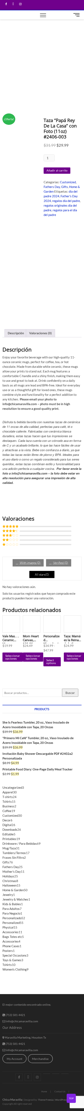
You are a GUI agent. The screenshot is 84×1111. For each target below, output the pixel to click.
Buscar (70, 693)
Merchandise (40, 1058)
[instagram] (20, 4)
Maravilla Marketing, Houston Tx (25, 1037)
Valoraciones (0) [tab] (40, 333)
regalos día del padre (66, 201)
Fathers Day (52, 187)
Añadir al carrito (56, 170)
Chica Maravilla (12, 1099)
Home (44, 1091)
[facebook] (6, 4)
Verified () (60, 563)
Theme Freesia (45, 1099)
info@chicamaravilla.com (21, 1021)
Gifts (64, 187)
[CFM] (46, 1073)
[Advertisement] (42, 63)
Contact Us (59, 1091)
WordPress (61, 1099)
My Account (14, 1058)
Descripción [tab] (16, 333)
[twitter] (13, 4)
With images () (30, 563)
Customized (68, 182)
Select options (51, 661)
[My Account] (65, 1073)
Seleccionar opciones (12, 657)
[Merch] (55, 1073)
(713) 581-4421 (15, 1015)
